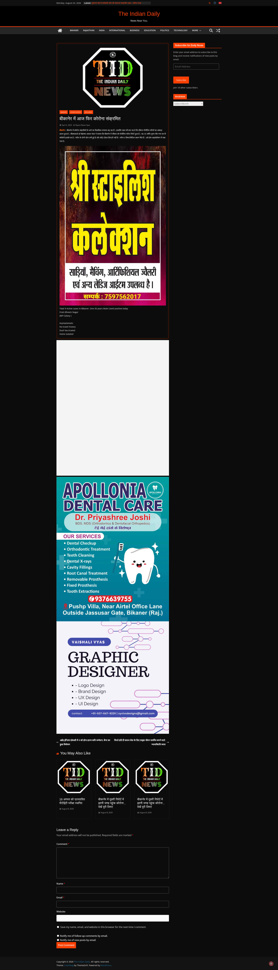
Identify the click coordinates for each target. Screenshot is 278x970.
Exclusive (88, 112)
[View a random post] (218, 30)
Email (60, 897)
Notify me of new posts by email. (78, 940)
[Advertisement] (112, 408)
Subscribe (181, 80)
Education (150, 30)
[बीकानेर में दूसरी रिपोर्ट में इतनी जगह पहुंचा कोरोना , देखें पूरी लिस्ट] (112, 762)
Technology (181, 30)
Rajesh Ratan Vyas (82, 125)
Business (134, 30)
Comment (62, 844)
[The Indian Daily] (59, 30)
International (117, 30)
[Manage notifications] (271, 963)
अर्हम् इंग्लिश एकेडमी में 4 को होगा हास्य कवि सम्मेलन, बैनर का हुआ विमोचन (85, 742)
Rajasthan (88, 30)
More (195, 30)
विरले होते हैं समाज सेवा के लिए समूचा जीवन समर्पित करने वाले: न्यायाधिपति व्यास (139, 742)
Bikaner (74, 30)
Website (60, 911)
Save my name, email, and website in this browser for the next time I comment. (103, 927)
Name (60, 883)
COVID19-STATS (75, 112)
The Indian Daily (139, 14)
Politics (164, 30)
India (102, 30)
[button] (199, 30)
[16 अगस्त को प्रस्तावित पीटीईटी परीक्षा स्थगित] (73, 762)
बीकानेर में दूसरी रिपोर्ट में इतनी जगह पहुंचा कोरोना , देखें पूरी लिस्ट (111, 803)
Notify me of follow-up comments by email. (84, 935)
